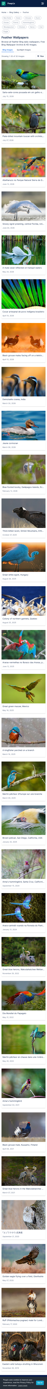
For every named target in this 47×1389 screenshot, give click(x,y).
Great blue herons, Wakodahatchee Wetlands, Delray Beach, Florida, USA (23, 969)
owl (40, 27)
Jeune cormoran (10, 443)
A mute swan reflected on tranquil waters (22, 267)
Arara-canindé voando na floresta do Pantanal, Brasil (23, 925)
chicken (22, 27)
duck (38, 18)
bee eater (7, 18)
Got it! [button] (40, 1383)
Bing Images (8, 50)
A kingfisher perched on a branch (18, 750)
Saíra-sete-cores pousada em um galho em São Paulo (23, 92)
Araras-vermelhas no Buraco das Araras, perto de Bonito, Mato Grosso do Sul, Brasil (23, 662)
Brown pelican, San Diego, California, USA (22, 838)
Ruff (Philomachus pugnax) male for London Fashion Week (23, 1320)
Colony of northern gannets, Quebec (20, 618)
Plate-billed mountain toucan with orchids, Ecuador (23, 136)
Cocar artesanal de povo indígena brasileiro (23, 311)
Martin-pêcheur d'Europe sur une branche (22, 794)
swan (18, 18)
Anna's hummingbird (12, 1101)
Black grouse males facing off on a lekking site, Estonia (23, 355)
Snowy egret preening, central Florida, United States (23, 224)
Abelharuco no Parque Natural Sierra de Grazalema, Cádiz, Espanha (23, 180)
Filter (41, 56)
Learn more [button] (22, 1385)
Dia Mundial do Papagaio (14, 1013)
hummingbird (28, 22)
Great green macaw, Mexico (16, 706)
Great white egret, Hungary (15, 574)
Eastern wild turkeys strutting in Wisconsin (23, 1364)
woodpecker (9, 27)
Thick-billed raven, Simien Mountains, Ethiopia (23, 531)
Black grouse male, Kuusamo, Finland (20, 1145)
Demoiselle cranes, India (14, 399)
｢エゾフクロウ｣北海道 (13, 1232)
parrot (15, 22)
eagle (6, 31)
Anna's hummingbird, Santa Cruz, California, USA (23, 881)
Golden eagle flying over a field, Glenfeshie (23, 1276)
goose (6, 22)
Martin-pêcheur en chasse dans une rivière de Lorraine (23, 1057)
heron (32, 27)
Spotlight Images (24, 50)
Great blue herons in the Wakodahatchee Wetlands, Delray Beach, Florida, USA (23, 1188)
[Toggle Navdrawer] (42, 3)
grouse (28, 18)
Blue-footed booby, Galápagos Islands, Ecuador (23, 487)
